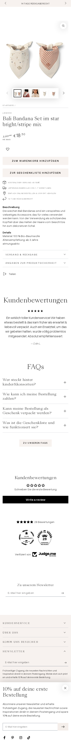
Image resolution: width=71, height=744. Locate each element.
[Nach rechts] (65, 3)
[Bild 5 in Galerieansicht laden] (54, 93)
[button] (7, 148)
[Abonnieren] (63, 593)
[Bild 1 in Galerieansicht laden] (18, 93)
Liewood (7, 112)
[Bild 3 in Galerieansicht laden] (36, 93)
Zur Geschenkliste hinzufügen (35, 172)
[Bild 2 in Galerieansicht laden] (26, 93)
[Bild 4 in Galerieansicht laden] (44, 93)
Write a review (35, 500)
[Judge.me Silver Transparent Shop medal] (26, 537)
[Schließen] (65, 688)
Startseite (8, 105)
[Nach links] (6, 3)
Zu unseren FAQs (35, 442)
